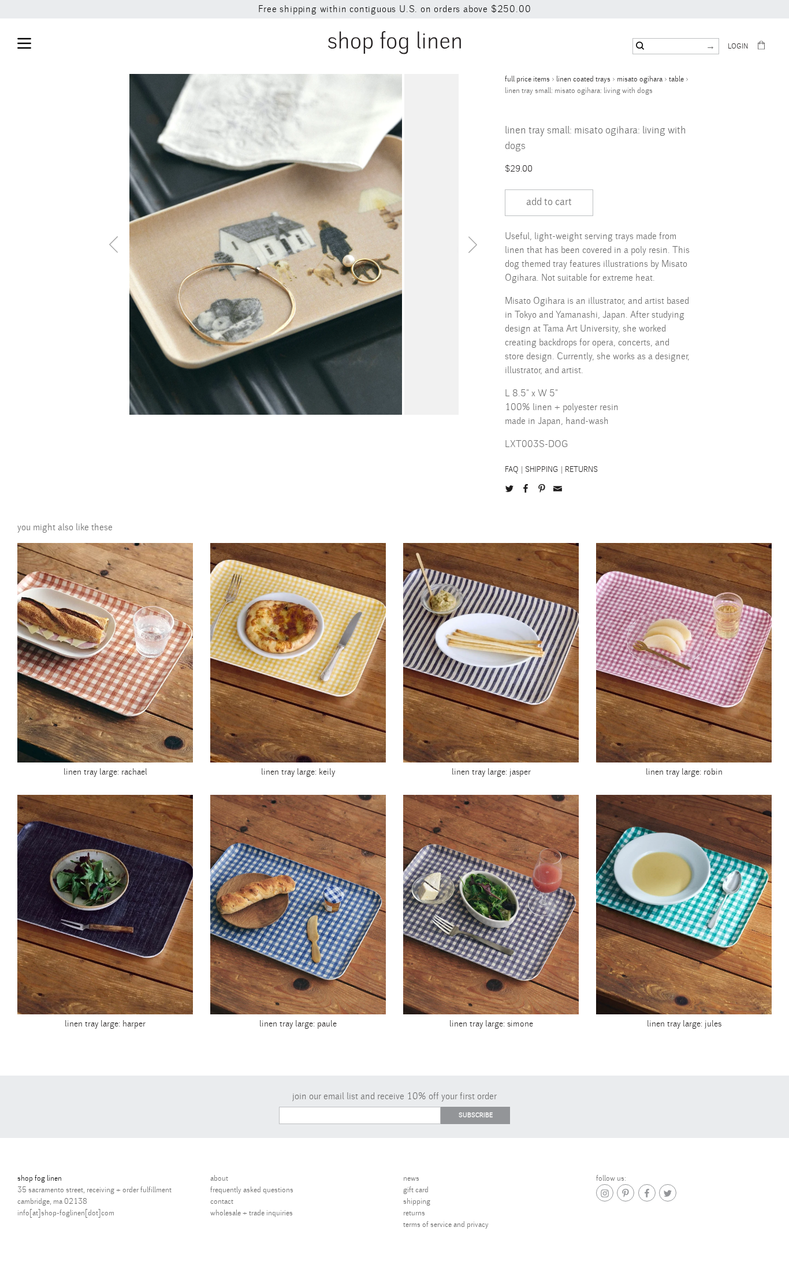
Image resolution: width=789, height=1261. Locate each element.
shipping (542, 469)
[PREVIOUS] (113, 244)
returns (581, 469)
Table (676, 79)
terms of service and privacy (446, 1224)
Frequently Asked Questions (251, 1190)
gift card (416, 1190)
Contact (221, 1201)
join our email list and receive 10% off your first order (394, 1096)
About (219, 1178)
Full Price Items (527, 79)
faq (512, 469)
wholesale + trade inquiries (251, 1213)
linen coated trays (583, 79)
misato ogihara (640, 79)
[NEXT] (473, 244)
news (411, 1178)
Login (738, 46)
